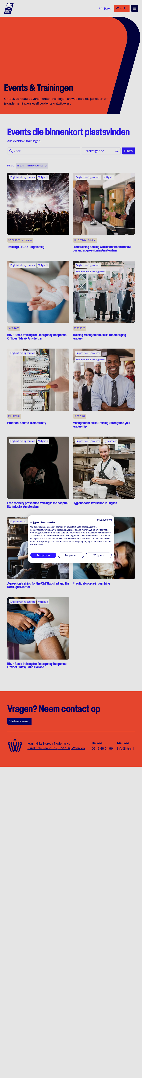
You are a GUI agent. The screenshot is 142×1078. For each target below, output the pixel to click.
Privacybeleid (104, 519)
